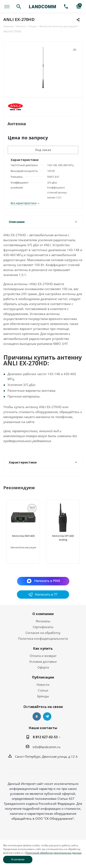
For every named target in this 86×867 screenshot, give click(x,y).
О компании (43, 614)
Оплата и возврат (43, 656)
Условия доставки (43, 661)
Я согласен (17, 859)
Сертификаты (43, 627)
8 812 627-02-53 (45, 737)
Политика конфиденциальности (43, 638)
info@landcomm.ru (46, 747)
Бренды (43, 696)
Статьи (43, 690)
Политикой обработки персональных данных (53, 853)
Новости (43, 684)
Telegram (47, 716)
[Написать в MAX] (43, 581)
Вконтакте (37, 716)
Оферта (43, 667)
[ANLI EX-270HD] (43, 67)
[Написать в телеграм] (43, 597)
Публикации (43, 677)
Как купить (43, 648)
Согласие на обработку (43, 633)
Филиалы (43, 621)
